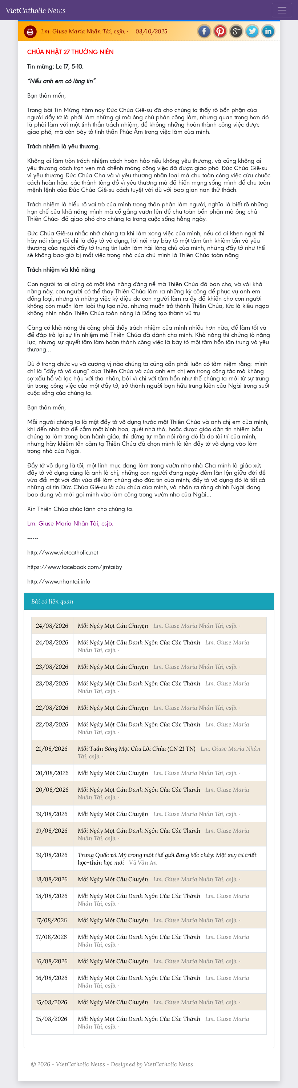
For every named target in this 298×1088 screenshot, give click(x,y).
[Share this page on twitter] (252, 31)
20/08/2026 (52, 772)
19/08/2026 (52, 813)
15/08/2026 (51, 1002)
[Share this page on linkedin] (268, 31)
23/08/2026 (52, 666)
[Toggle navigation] (282, 10)
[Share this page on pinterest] (220, 31)
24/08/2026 (52, 625)
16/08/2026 (52, 961)
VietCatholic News (36, 10)
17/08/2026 (51, 920)
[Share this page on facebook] (204, 31)
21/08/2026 (52, 748)
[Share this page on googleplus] (236, 31)
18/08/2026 (52, 879)
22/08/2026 (52, 707)
